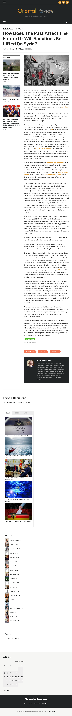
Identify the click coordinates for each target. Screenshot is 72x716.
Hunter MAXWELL (16, 49)
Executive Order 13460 (53, 175)
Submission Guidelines (41, 704)
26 (10, 685)
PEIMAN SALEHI (14, 621)
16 (22, 677)
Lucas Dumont (14, 604)
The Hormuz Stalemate (11, 99)
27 (13, 685)
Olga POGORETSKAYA (16, 608)
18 (7, 681)
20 (13, 681)
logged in (14, 402)
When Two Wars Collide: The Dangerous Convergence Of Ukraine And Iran (11, 76)
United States (17, 29)
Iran (4, 29)
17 (4, 681)
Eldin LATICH (13, 561)
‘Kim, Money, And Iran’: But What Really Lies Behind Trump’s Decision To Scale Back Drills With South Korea (11, 123)
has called (64, 107)
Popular (7, 413)
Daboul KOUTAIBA (15, 557)
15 (19, 677)
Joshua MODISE (14, 591)
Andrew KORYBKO (15, 540)
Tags (25, 413)
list (52, 130)
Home (25, 704)
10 (4, 677)
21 (16, 681)
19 (10, 681)
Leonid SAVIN (14, 599)
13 (13, 677)
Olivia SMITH (13, 616)
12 (10, 677)
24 (4, 685)
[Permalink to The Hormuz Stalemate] (11, 91)
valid (58, 270)
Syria (9, 29)
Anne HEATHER (14, 544)
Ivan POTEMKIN (14, 583)
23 (22, 681)
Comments (17, 413)
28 (16, 685)
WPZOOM (52, 711)
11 (7, 677)
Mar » (8, 690)
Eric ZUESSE (13, 566)
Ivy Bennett (13, 587)
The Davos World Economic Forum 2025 (16, 436)
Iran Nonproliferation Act (55, 163)
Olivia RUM (13, 612)
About (31, 704)
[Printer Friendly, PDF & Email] (30, 339)
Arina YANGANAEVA (16, 549)
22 (19, 681)
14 (16, 677)
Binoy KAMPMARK (15, 553)
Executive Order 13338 (43, 149)
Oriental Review (36, 699)
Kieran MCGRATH (15, 595)
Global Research (14, 570)
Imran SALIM (13, 578)
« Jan (4, 690)
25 (7, 685)
